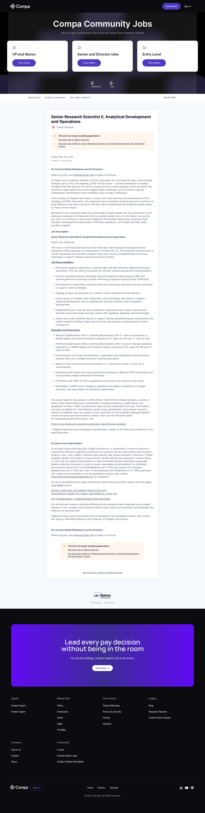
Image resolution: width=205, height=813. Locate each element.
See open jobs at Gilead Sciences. (74, 139)
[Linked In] (192, 788)
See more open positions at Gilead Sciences (102, 572)
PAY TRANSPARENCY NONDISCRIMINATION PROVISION (80, 499)
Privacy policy (96, 603)
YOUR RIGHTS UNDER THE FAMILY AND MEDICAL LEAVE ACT (84, 493)
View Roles (24, 63)
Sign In (187, 6)
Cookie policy (109, 603)
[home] (20, 6)
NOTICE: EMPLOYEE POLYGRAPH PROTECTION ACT (79, 490)
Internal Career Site (84, 175)
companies (55, 97)
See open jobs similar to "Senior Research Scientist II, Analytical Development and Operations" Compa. (101, 145)
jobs (34, 97)
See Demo (171, 6)
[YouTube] (181, 787)
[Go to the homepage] (19, 787)
